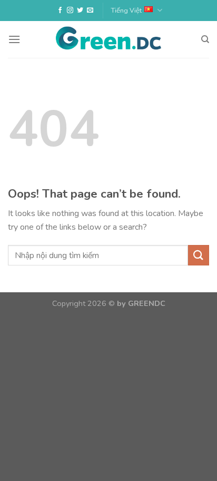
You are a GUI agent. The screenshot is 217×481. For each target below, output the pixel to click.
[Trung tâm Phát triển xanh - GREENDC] (108, 39)
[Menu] (14, 39)
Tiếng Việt (126, 10)
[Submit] (198, 255)
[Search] (205, 39)
